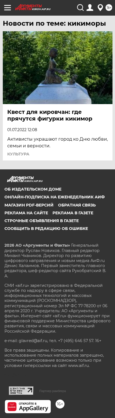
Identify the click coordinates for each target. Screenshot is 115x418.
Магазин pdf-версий (29, 205)
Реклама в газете (72, 212)
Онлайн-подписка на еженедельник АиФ (54, 197)
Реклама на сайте (26, 212)
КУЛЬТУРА (18, 154)
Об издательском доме (32, 189)
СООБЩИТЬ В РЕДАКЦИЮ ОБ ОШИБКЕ (46, 228)
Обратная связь (77, 205)
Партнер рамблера (52, 391)
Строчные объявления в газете (41, 220)
